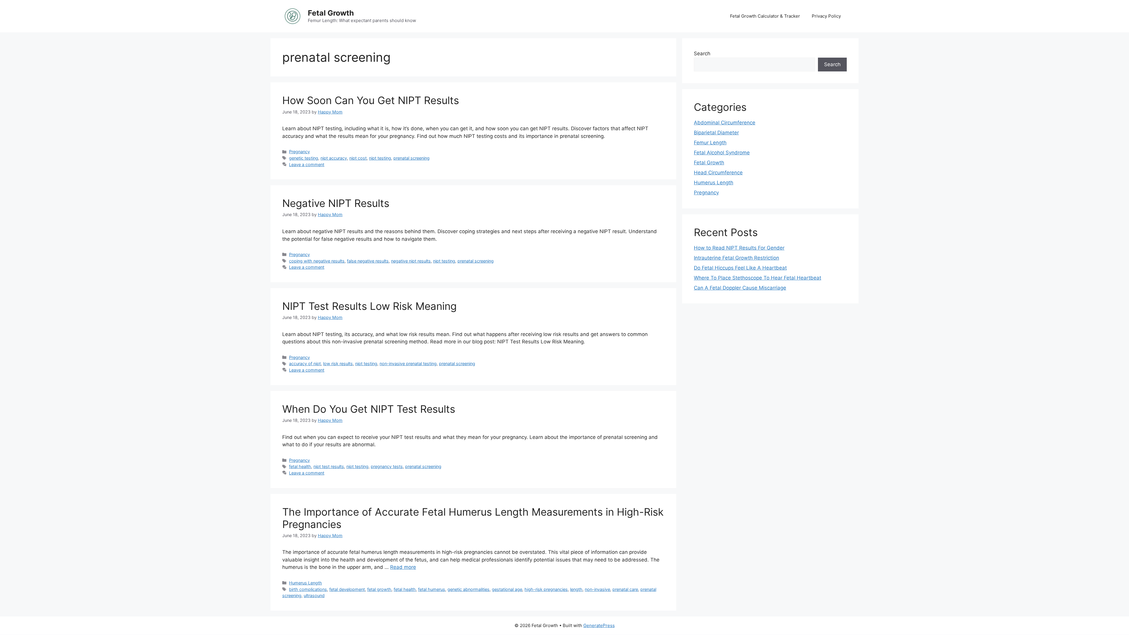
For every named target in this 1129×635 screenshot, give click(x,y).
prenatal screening (411, 158)
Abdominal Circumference (724, 123)
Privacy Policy (826, 16)
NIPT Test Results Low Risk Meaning (369, 306)
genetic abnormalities (468, 589)
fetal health (300, 466)
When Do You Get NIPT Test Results (368, 409)
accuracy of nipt (305, 363)
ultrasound (314, 595)
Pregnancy (299, 151)
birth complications (308, 589)
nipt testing (380, 158)
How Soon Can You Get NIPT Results (370, 100)
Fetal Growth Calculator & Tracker (765, 16)
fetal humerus (431, 589)
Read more (403, 567)
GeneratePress (599, 625)
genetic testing (303, 158)
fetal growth (379, 589)
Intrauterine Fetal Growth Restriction (736, 258)
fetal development (347, 589)
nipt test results (328, 466)
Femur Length (710, 143)
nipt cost (358, 158)
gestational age (507, 589)
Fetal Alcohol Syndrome (722, 153)
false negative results (368, 260)
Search (702, 53)
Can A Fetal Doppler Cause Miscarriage (740, 288)
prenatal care (625, 589)
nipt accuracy (333, 158)
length (576, 589)
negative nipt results (411, 260)
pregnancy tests (387, 466)
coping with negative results (317, 260)
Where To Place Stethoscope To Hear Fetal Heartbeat (757, 278)
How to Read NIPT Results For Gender (739, 248)
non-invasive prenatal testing (408, 363)
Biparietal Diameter (716, 133)
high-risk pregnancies (546, 589)
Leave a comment (306, 164)
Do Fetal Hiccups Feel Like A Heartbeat (740, 268)
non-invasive (597, 589)
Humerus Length (305, 582)
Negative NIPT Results (335, 203)
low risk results (338, 363)
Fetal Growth (331, 13)
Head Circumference (718, 173)
